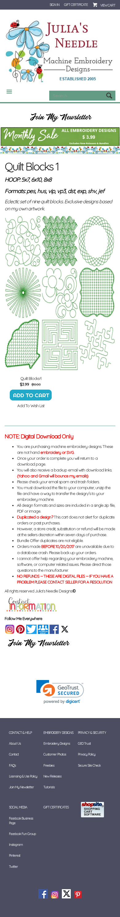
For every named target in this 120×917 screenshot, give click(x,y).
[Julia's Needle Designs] (60, 51)
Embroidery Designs (56, 743)
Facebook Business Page (21, 820)
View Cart (107, 5)
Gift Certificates (56, 807)
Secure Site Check (89, 765)
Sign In (54, 4)
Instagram (16, 844)
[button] (60, 691)
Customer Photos (54, 754)
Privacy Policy (86, 754)
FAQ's (12, 765)
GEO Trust (84, 743)
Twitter (13, 866)
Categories (7, 91)
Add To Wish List (30, 405)
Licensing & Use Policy (23, 776)
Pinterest (14, 855)
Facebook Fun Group (22, 834)
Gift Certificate (76, 4)
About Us (15, 743)
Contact (14, 754)
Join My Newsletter (21, 787)
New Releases (52, 776)
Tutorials (48, 787)
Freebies (48, 765)
